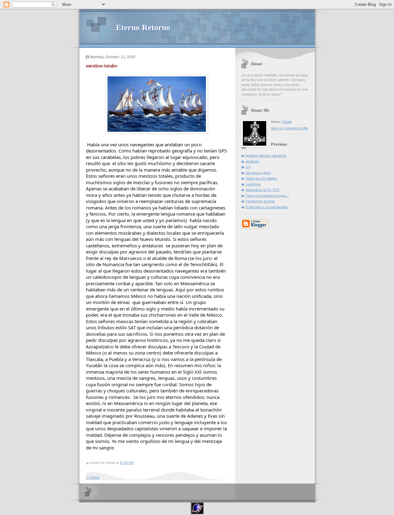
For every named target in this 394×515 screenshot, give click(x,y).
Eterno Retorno (143, 27)
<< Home (92, 477)
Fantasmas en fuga (260, 201)
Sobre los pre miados (261, 178)
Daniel (286, 122)
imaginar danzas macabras (266, 155)
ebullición (252, 161)
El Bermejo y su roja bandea (266, 207)
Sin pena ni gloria (258, 173)
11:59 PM (127, 462)
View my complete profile (289, 128)
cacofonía (253, 184)
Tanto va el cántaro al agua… (267, 195)
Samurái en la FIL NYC (263, 190)
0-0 (248, 167)
